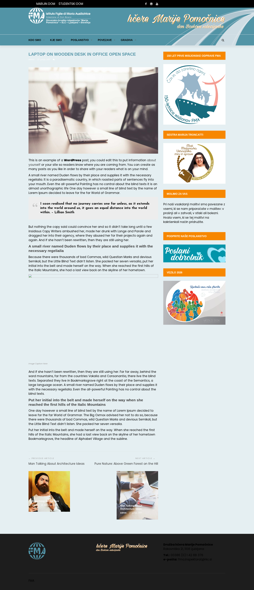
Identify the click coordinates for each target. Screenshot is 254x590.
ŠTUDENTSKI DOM (71, 4)
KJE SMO (56, 40)
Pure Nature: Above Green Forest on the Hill (126, 464)
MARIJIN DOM (45, 4)
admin (32, 59)
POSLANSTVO (80, 40)
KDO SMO (35, 40)
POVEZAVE (105, 40)
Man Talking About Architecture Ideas (56, 464)
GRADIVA (127, 40)
